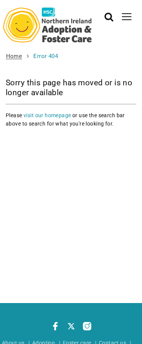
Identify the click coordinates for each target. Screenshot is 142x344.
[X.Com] (71, 327)
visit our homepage (47, 115)
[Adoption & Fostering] (47, 25)
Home (14, 56)
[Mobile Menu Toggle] (126, 16)
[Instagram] (87, 327)
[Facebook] (55, 327)
